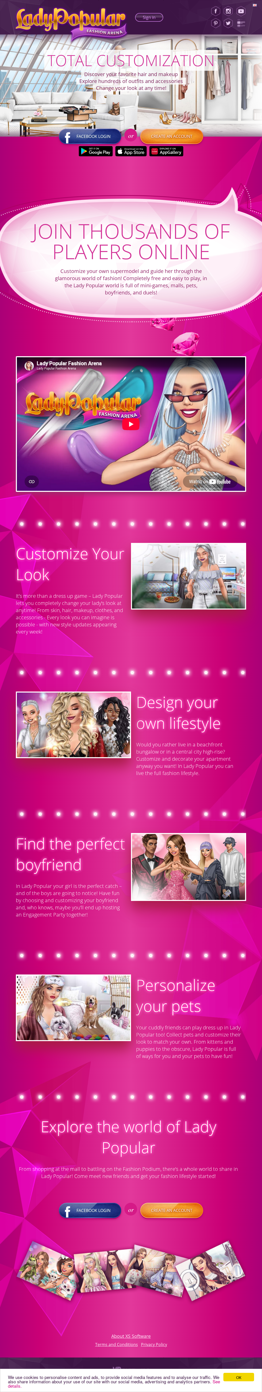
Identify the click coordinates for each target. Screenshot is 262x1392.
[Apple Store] (131, 151)
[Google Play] (96, 151)
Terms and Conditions (116, 1344)
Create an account (171, 136)
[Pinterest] (215, 23)
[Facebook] (215, 11)
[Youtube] (242, 11)
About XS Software (131, 1336)
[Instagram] (228, 11)
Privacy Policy (154, 1344)
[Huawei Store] (166, 151)
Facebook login (94, 136)
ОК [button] (238, 1377)
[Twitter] (228, 23)
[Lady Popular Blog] (242, 23)
